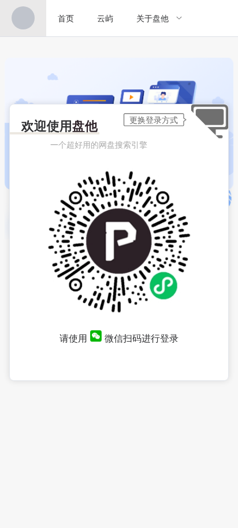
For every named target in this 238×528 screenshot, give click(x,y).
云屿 (105, 18)
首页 (66, 18)
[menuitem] (23, 18)
